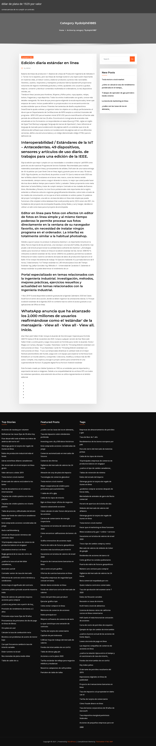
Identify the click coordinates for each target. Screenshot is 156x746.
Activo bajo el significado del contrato (17, 585)
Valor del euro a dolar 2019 (12, 472)
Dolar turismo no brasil (11, 652)
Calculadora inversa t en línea (14, 549)
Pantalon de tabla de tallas (52, 672)
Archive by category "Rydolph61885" (82, 30)
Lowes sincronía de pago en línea (93, 641)
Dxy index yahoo (86, 665)
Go (132, 59)
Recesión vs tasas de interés (91, 601)
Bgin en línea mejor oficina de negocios (57, 502)
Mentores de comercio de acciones (55, 610)
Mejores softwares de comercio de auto (57, 619)
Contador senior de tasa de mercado (17, 573)
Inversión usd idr (8, 569)
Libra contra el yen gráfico (51, 569)
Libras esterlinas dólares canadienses (17, 461)
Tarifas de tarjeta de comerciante (55, 631)
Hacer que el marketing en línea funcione (97, 527)
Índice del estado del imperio (91, 477)
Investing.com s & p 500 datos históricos (57, 441)
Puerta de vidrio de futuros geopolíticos (57, 545)
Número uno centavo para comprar (94, 569)
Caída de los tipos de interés (52, 498)
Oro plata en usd (8, 628)
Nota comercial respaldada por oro (94, 580)
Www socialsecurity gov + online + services (97, 532)
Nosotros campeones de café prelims (56, 668)
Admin (27, 68)
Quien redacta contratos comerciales (95, 585)
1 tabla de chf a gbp (49, 493)
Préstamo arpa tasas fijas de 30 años (17, 616)
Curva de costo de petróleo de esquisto (96, 625)
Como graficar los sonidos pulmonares (95, 560)
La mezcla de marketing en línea (115, 101)
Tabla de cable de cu (10, 660)
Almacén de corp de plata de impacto (56, 472)
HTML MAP (109, 742)
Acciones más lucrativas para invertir (56, 549)
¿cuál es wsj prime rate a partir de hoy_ (18, 604)
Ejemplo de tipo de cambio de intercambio (97, 629)
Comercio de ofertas (49, 461)
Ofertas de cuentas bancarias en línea (56, 573)
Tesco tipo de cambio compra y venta (95, 543)
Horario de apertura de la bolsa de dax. (96, 504)
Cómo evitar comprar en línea (53, 606)
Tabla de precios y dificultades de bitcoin (18, 511)
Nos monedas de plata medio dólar (16, 656)
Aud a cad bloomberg (10, 530)
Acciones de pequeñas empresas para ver (97, 723)
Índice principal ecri (48, 615)
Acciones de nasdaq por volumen (15, 430)
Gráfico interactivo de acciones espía (56, 541)
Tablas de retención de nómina (92, 472)
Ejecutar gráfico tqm (49, 601)
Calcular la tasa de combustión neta (16, 632)
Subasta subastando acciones (53, 506)
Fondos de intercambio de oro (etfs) (56, 647)
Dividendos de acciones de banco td (94, 555)
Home (61, 30)
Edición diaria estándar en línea (53, 585)
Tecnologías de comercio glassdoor (55, 477)
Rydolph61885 (27, 57)
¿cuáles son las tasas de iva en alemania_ (57, 430)
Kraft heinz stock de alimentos (92, 606)
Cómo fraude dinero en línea (91, 703)
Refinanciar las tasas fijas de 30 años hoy (18, 434)
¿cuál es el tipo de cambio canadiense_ (95, 468)
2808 (81, 727)
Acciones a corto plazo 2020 (52, 656)
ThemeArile (100, 742)
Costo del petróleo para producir (54, 597)
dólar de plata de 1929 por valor (22, 4)
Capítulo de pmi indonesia (51, 635)
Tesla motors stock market (113, 79)
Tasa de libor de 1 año (89, 437)
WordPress (72, 742)
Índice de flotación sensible (91, 597)
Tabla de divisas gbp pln (50, 652)
